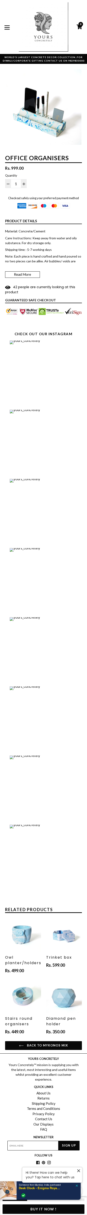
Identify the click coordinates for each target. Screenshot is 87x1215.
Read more (22, 274)
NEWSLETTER (43, 1137)
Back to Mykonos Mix (47, 1045)
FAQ (43, 1129)
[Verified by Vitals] (27, 1195)
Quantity (11, 175)
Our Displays (43, 1124)
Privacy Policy (43, 1114)
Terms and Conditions (43, 1108)
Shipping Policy (43, 1103)
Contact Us (43, 1119)
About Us (43, 1093)
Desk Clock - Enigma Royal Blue (43, 1188)
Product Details (21, 221)
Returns (43, 1098)
